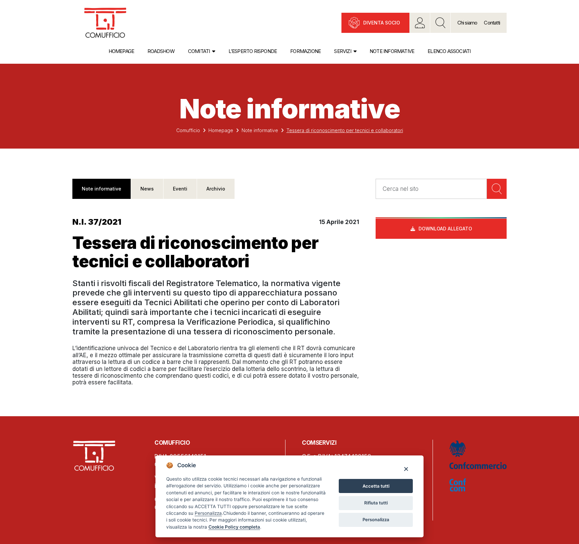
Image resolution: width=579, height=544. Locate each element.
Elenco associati (449, 51)
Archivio (215, 189)
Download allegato (445, 228)
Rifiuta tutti (376, 502)
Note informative (392, 51)
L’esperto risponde (253, 51)
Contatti (492, 22)
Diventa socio (381, 22)
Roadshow (161, 51)
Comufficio (188, 130)
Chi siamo (467, 22)
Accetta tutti (376, 486)
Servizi (342, 51)
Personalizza (376, 519)
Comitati (199, 51)
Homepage (121, 51)
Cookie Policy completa (234, 527)
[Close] (406, 469)
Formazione (305, 51)
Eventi (180, 189)
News (147, 189)
